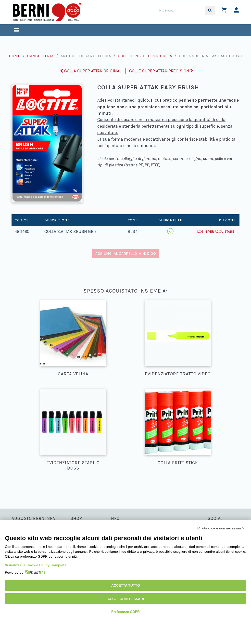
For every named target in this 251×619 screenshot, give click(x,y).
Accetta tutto (125, 585)
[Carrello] (224, 11)
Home (14, 56)
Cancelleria (40, 56)
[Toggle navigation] (16, 31)
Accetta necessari (125, 599)
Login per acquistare (215, 231)
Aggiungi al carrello (125, 253)
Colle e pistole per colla (145, 56)
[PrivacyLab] (34, 572)
